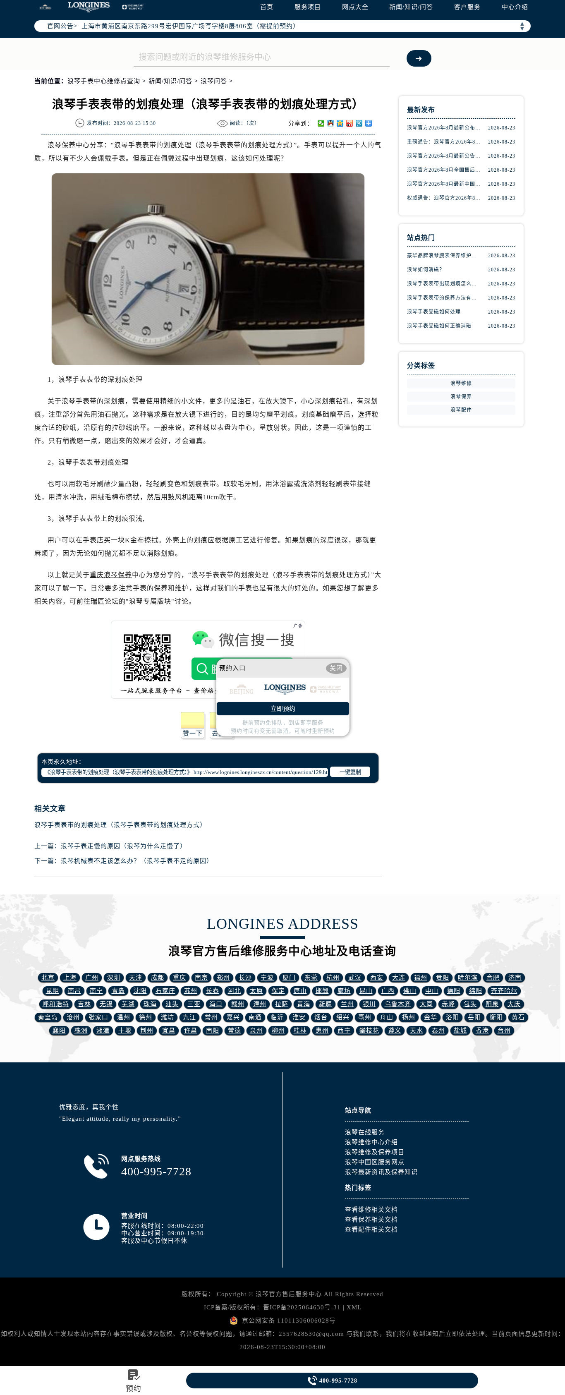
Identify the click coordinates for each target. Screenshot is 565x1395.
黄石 (518, 1017)
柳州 (278, 1030)
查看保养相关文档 (371, 1219)
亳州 (364, 1017)
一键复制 (350, 772)
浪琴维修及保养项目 (375, 1152)
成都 (157, 977)
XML (354, 1307)
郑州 (223, 977)
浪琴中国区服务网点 (375, 1162)
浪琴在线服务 (365, 1132)
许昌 (190, 1030)
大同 (426, 1004)
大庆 (514, 1004)
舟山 (386, 1017)
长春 (212, 991)
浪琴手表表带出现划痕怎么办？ (444, 284)
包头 (470, 1004)
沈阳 (140, 991)
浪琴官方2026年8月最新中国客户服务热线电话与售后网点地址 (444, 184)
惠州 (322, 1030)
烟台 (321, 1017)
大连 (398, 977)
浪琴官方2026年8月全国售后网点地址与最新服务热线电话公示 (444, 170)
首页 (266, 7)
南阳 (212, 1030)
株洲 (81, 1030)
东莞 (311, 977)
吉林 (84, 1004)
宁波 (267, 977)
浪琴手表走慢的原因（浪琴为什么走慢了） (124, 846)
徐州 (145, 1017)
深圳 (113, 977)
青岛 (118, 991)
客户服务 (467, 7)
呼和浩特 (56, 1004)
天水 (416, 1030)
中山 (431, 991)
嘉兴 (233, 1017)
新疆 (325, 1004)
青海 (303, 1004)
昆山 (366, 991)
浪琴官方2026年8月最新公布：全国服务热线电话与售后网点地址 (444, 128)
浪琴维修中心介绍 (371, 1142)
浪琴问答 (214, 81)
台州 (504, 1030)
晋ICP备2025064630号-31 (302, 1307)
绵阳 (475, 991)
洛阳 (452, 1017)
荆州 (146, 1030)
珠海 (150, 1004)
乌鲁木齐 (398, 1004)
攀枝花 (369, 1030)
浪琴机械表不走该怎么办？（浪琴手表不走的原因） (137, 861)
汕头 (172, 1004)
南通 (255, 1017)
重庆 (179, 977)
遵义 (394, 1030)
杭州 (333, 977)
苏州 (190, 991)
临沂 (277, 1017)
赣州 (237, 1004)
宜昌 (168, 1030)
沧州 (73, 1017)
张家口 (98, 1017)
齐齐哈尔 (504, 991)
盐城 (460, 1030)
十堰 (125, 1030)
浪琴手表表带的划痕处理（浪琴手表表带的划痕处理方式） (120, 825)
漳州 (259, 1004)
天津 (135, 977)
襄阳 (59, 1030)
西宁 (344, 1030)
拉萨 (281, 1004)
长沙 (245, 977)
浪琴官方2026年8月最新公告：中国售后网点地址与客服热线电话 (444, 156)
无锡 (106, 1004)
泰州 (438, 1030)
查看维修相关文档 (371, 1209)
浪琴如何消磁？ (426, 270)
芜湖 (128, 1004)
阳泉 (492, 1004)
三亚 (194, 1004)
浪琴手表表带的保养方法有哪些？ (444, 298)
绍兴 (343, 1017)
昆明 (52, 991)
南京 (201, 977)
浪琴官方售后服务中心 (289, 1294)
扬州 (408, 1017)
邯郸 (322, 991)
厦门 (289, 977)
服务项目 (307, 7)
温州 (123, 1017)
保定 (278, 991)
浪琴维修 (461, 383)
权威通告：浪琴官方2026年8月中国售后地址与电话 (444, 198)
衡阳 (496, 1017)
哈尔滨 (468, 977)
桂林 (300, 1030)
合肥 (493, 977)
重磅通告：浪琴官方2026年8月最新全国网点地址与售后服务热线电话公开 (444, 142)
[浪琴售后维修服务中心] (89, 7)
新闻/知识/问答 (411, 7)
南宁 (96, 991)
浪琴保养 (62, 145)
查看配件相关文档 (371, 1229)
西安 (376, 977)
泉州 (256, 1030)
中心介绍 (515, 7)
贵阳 (442, 977)
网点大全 (355, 7)
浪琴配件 (461, 410)
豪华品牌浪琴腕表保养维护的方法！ (444, 256)
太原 (256, 991)
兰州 (347, 1004)
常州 (211, 1017)
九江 (189, 1017)
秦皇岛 (48, 1017)
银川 (369, 1004)
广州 (91, 977)
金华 (430, 1017)
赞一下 (193, 733)
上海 (70, 977)
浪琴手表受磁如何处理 (434, 312)
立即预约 (283, 708)
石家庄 (165, 991)
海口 (216, 1004)
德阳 (453, 991)
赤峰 (448, 1004)
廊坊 (344, 991)
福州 (420, 977)
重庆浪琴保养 (111, 574)
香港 (482, 1030)
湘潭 (103, 1030)
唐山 (300, 991)
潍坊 (167, 1017)
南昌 (74, 991)
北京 (48, 977)
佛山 (410, 991)
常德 (234, 1030)
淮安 (299, 1017)
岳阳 (474, 1017)
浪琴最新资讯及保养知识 (381, 1172)
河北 (234, 991)
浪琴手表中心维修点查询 (103, 81)
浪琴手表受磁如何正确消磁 (439, 326)
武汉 (355, 977)
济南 (515, 977)
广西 (388, 991)
